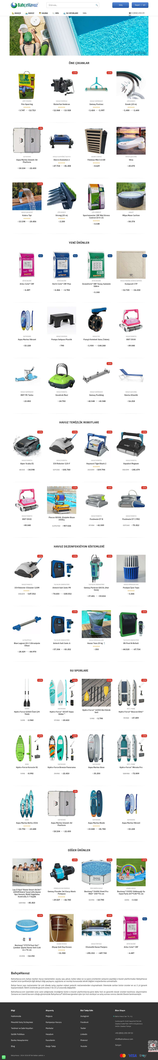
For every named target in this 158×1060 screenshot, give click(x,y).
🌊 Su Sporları (70, 13)
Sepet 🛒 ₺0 (140, 5)
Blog (13, 1046)
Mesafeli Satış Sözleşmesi (22, 1022)
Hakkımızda (16, 1016)
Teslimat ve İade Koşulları (22, 1028)
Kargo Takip (51, 1046)
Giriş (120, 5)
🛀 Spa (56, 13)
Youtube (83, 1046)
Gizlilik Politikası (18, 1034)
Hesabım (49, 1034)
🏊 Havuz (29, 13)
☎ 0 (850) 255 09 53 (137, 14)
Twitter (83, 1028)
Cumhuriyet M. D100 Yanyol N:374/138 (128, 1021)
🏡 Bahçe (16, 13)
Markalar (49, 1028)
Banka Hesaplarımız (19, 1040)
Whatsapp (3, 1057)
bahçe (28, 979)
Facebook (84, 1022)
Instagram (84, 1016)
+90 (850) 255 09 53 (124, 1033)
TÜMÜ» (85, 13)
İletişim (118, 1045)
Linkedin (83, 1034)
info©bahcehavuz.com (124, 1039)
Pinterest (84, 1040)
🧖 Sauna (43, 13)
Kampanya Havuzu (54, 1022)
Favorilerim (50, 1040)
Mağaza (49, 1016)
